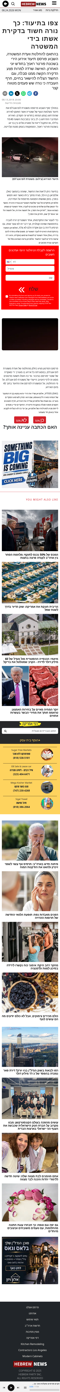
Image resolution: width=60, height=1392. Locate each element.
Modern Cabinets (32, 1356)
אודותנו (32, 1313)
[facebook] (35, 93)
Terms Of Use (33, 305)
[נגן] (11, 1387)
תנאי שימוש (32, 1319)
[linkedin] (11, 93)
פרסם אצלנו (32, 1307)
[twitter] (17, 93)
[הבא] (18, 1387)
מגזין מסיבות (32, 1331)
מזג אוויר (37, 10)
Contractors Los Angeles (32, 1350)
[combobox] (30, 731)
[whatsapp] (23, 93)
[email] (4, 93)
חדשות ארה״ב (32, 1325)
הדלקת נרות (52, 10)
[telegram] (29, 93)
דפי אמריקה (32, 1338)
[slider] (44, 1390)
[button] (9, 261)
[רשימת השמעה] (25, 1387)
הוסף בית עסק (30, 740)
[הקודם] (4, 1387)
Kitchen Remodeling (32, 1344)
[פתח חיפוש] (13, 4)
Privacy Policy (23, 305)
